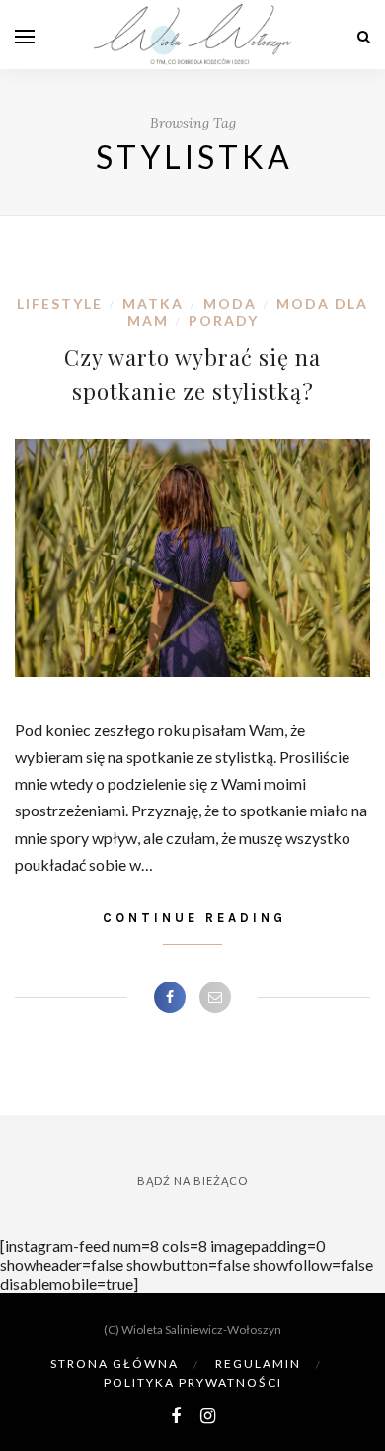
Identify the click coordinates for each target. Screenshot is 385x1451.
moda (230, 304)
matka (153, 304)
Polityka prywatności (193, 1382)
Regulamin (258, 1363)
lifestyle (60, 304)
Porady (224, 320)
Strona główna (114, 1363)
